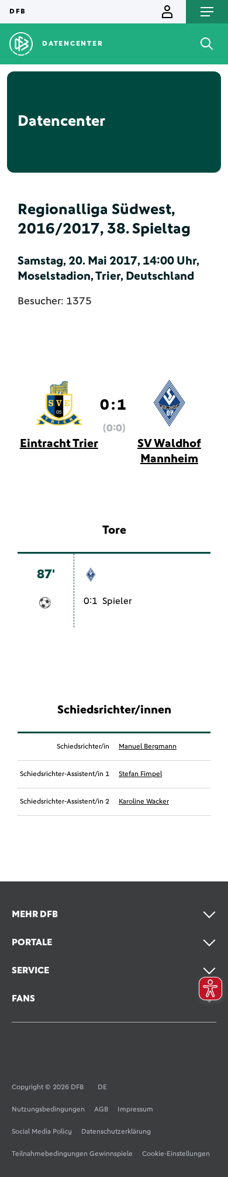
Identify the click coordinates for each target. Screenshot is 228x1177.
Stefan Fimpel (140, 774)
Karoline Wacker (144, 801)
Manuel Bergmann (148, 746)
